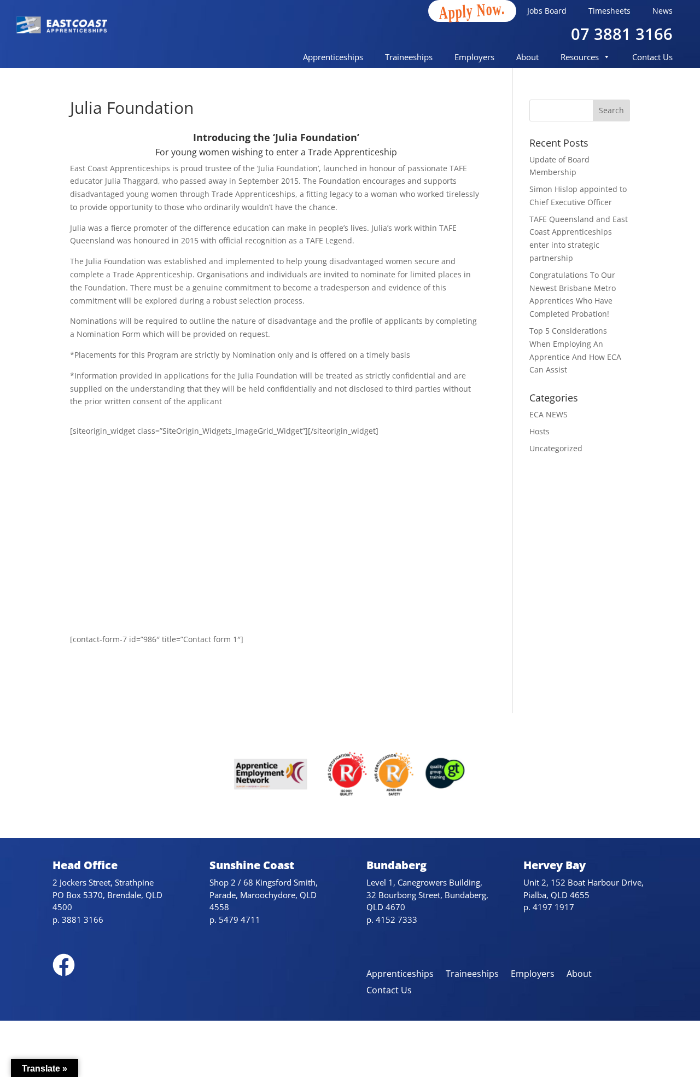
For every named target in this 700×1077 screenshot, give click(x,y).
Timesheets (609, 10)
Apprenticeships (333, 56)
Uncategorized (555, 448)
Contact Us (652, 56)
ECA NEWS (548, 414)
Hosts (539, 431)
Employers (474, 56)
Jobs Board (547, 10)
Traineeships (409, 56)
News (662, 10)
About (527, 56)
